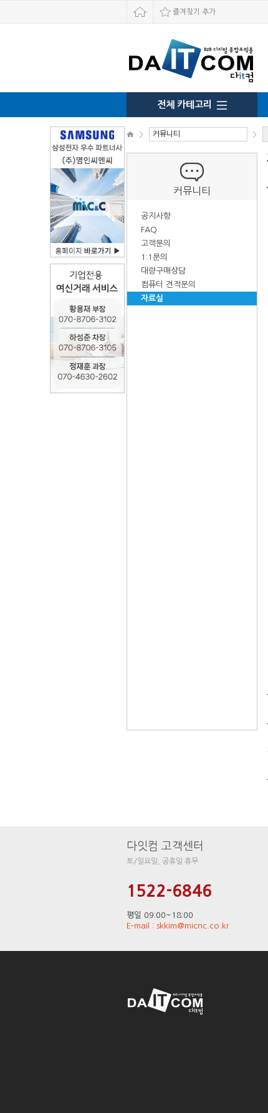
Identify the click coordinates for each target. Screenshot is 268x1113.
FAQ (149, 230)
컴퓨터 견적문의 (168, 284)
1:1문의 (154, 257)
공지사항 (156, 216)
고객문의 (156, 243)
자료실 (152, 298)
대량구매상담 (163, 271)
